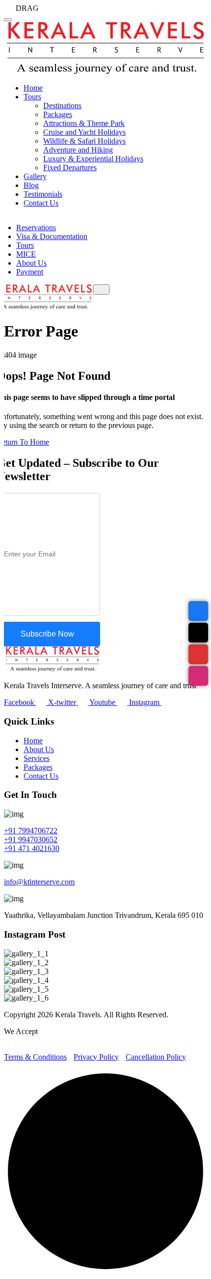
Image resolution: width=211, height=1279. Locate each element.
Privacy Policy (96, 1057)
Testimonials (43, 194)
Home (33, 88)
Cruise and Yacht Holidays (84, 132)
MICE (26, 254)
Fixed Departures (70, 167)
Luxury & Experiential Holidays (93, 158)
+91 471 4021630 (31, 848)
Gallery (35, 176)
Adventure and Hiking (78, 150)
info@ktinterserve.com (39, 882)
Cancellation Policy (156, 1057)
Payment (29, 272)
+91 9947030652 (30, 839)
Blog (31, 185)
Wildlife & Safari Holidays (84, 141)
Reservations (36, 227)
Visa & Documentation (51, 236)
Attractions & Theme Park (84, 123)
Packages (57, 114)
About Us (31, 263)
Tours (32, 96)
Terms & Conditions (35, 1057)
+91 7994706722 (30, 830)
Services (37, 758)
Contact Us (41, 203)
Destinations (62, 105)
